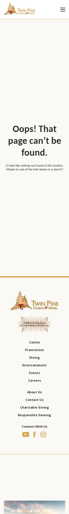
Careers (34, 380)
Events (34, 373)
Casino (34, 342)
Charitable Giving (34, 407)
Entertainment (34, 365)
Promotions (34, 350)
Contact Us (34, 400)
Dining (34, 357)
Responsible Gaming (34, 415)
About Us (34, 392)
